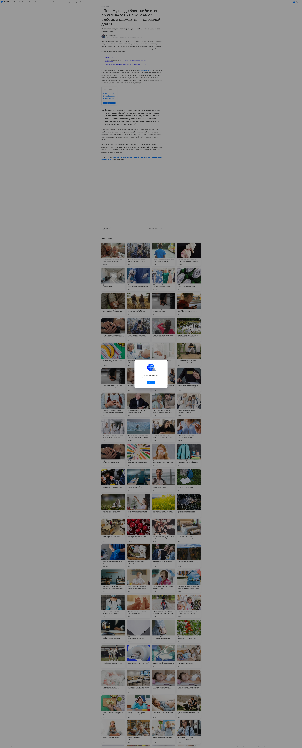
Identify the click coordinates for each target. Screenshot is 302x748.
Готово (151, 383)
